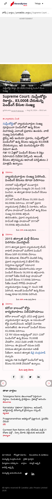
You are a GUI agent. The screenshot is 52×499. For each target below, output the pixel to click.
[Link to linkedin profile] (33, 474)
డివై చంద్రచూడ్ (38, 353)
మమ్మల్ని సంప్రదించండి (11, 459)
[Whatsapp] (22, 377)
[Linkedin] (38, 377)
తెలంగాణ (7, 402)
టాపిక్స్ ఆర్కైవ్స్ (8, 467)
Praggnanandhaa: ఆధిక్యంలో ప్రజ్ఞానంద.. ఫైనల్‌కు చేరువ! (25, 420)
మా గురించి (6, 455)
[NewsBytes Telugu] (18, 4)
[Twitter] (30, 377)
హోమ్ (4, 13)
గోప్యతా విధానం (20, 455)
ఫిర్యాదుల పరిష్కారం (10, 463)
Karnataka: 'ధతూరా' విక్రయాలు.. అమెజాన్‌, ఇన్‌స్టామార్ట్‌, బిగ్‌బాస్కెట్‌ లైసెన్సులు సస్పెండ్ (22, 409)
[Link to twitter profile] (26, 474)
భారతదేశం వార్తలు (23, 13)
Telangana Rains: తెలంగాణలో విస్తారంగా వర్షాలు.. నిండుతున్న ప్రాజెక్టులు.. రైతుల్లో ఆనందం (24, 398)
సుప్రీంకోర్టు (8, 124)
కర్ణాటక (6, 413)
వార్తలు (11, 13)
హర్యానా (6, 436)
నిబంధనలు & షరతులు (38, 455)
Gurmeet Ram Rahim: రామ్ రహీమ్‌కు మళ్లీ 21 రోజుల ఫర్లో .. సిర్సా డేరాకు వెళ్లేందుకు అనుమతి (25, 431)
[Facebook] (13, 377)
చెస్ (4, 424)
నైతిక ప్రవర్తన (28, 459)
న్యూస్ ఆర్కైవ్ (34, 463)
